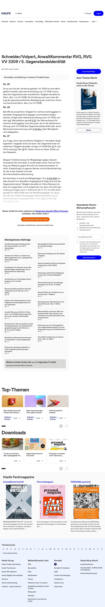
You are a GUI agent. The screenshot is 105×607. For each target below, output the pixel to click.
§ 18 (43, 198)
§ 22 (34, 120)
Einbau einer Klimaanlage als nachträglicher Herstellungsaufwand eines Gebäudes (18, 302)
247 (9, 201)
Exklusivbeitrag (7, 418)
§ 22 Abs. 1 (38, 129)
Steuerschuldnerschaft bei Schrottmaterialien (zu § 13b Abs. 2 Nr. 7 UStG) (18, 291)
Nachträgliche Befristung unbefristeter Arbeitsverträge (52, 245)
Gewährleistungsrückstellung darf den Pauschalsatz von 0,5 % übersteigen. (17, 246)
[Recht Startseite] (7, 13)
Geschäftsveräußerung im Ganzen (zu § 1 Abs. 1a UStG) (50, 338)
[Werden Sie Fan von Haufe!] (55, 564)
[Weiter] (67, 426)
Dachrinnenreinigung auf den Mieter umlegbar (51, 254)
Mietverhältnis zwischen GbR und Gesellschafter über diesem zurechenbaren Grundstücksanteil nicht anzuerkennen (51, 314)
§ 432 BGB (52, 178)
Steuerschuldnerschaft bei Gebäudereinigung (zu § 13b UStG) (52, 264)
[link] (5, 21)
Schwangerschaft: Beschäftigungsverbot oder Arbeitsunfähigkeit (51, 274)
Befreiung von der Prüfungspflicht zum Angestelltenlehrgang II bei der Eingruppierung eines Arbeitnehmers (52, 327)
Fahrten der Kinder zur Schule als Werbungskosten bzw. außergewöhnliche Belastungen (19, 258)
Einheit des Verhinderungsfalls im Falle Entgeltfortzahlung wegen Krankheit (17, 349)
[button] (98, 13)
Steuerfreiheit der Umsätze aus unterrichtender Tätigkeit (51, 293)
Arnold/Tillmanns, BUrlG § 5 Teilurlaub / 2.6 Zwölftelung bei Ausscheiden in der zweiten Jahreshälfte (18, 314)
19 (23, 149)
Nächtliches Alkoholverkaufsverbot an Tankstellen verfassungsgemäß (18, 339)
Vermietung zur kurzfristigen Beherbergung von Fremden (18, 280)
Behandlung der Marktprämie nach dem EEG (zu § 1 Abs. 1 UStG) (51, 303)
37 (53, 146)
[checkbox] (77, 242)
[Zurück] (61, 426)
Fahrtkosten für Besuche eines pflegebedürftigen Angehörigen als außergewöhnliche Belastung (18, 269)
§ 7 (15, 149)
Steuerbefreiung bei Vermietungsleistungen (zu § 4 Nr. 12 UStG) (50, 283)
